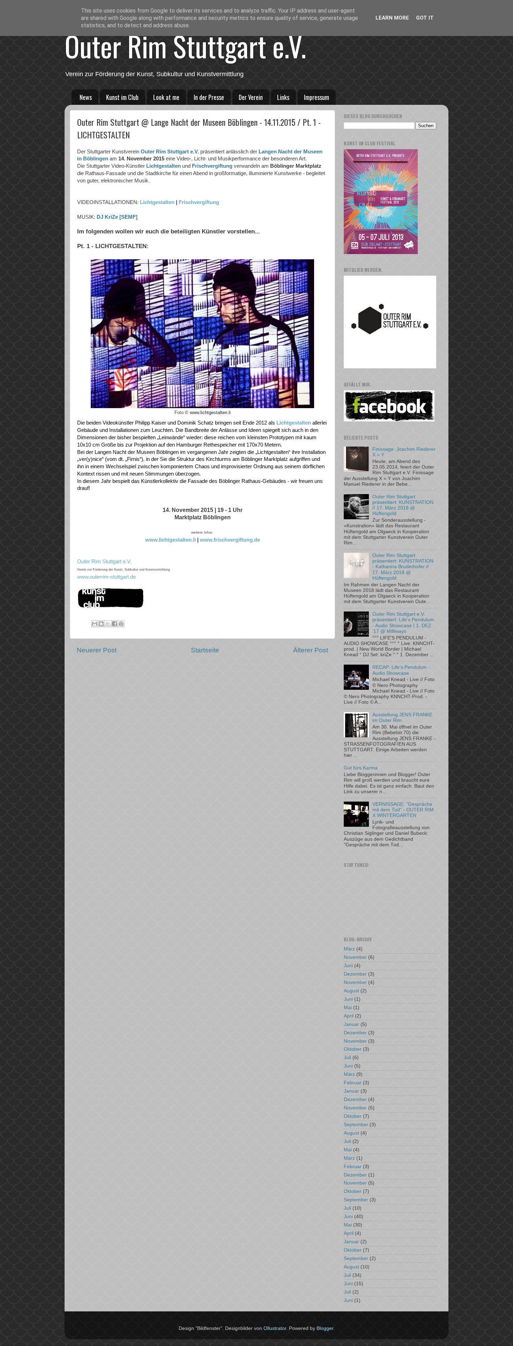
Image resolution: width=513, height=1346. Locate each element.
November (355, 957)
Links (283, 97)
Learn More (392, 18)
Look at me (166, 97)
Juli (347, 1057)
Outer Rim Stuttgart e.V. (185, 45)
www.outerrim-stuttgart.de (106, 577)
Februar (353, 1082)
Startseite (205, 650)
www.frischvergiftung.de (230, 540)
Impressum (316, 97)
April (349, 1016)
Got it (425, 18)
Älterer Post (310, 650)
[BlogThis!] (101, 623)
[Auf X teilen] (107, 623)
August (351, 990)
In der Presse (209, 97)
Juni (348, 965)
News (86, 97)
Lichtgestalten (163, 166)
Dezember (355, 974)
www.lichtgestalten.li (170, 540)
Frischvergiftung (212, 166)
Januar (351, 1024)
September (356, 1124)
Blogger (325, 1328)
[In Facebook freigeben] (114, 623)
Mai (348, 1007)
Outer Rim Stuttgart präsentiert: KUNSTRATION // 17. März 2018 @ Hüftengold (402, 505)
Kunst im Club (122, 97)
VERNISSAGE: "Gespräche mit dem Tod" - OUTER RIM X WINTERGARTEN (403, 810)
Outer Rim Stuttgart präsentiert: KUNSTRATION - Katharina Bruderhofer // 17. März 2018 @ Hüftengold (402, 567)
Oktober (353, 1049)
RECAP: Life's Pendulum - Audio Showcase (401, 670)
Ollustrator (274, 1328)
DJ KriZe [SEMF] (117, 217)
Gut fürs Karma (361, 767)
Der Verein (251, 97)
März (349, 948)
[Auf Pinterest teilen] (121, 623)
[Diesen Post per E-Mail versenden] (94, 623)
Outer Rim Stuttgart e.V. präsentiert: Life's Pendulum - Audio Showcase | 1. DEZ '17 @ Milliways (403, 623)
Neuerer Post (97, 650)
